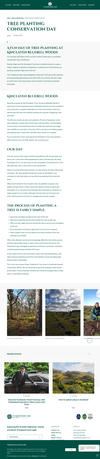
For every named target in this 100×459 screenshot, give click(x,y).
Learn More (91, 5)
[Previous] (83, 340)
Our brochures (13, 437)
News (26, 407)
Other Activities (82, 5)
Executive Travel (25, 5)
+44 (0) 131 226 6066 (79, 435)
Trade (53, 435)
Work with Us (56, 433)
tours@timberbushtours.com (81, 438)
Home (8, 18)
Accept (70, 449)
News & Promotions (18, 18)
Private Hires (16, 5)
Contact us (55, 430)
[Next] (89, 340)
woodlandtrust (43, 140)
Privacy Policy (56, 438)
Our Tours (8, 5)
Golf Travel (73, 5)
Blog (8, 35)
